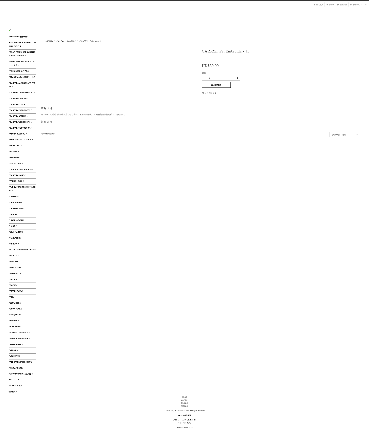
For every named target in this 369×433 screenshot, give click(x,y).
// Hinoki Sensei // (16, 220)
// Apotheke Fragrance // (21, 139)
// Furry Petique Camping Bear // (22, 189)
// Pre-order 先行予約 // (19, 71)
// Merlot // (13, 255)
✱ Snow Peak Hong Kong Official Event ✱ (22, 44)
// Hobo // (12, 226)
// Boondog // (14, 157)
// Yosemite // (14, 356)
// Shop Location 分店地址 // (21, 373)
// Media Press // (16, 368)
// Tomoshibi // (15, 326)
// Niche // (13, 279)
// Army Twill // (15, 145)
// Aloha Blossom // (18, 133)
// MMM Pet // (14, 261)
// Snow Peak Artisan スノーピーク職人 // (21, 63)
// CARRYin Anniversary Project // (22, 85)
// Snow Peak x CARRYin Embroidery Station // (22, 54)
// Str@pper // (15, 314)
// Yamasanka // (16, 344)
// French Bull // (16, 181)
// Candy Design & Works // (21, 169)
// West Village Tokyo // (19, 332)
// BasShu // (14, 151)
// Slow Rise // (15, 303)
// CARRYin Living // (17, 175)
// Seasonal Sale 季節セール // (22, 77)
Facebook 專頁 (15, 385)
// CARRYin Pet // (16, 104)
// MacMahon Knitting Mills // (22, 249)
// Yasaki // (13, 350)
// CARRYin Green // (17, 116)
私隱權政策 (184, 406)
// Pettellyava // (16, 291)
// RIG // (11, 297)
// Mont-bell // (15, 273)
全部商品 (49, 41)
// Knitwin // (14, 243)
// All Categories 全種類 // (20, 362)
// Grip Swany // (15, 202)
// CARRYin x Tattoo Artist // (22, 92)
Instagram (14, 379)
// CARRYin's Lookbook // (20, 128)
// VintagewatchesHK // (19, 338)
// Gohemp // (14, 196)
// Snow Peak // (15, 308)
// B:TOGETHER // (16, 163)
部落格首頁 (13, 391)
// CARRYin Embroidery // (20, 110)
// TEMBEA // (14, 320)
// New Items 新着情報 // (18, 36)
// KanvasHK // (15, 238)
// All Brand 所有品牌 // (66, 41)
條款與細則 (184, 400)
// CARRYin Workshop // (20, 122)
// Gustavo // (14, 214)
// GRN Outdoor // (16, 208)
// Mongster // (15, 267)
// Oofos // (13, 285)
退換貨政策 (184, 403)
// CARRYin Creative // (18, 98)
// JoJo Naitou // (16, 232)
